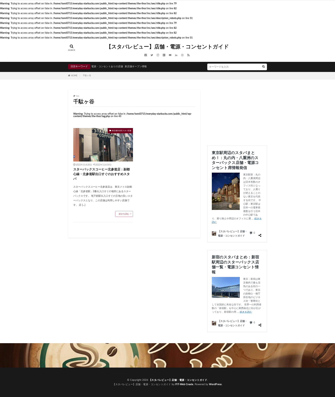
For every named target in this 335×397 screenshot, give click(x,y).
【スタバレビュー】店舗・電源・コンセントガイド (167, 46)
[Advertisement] (237, 114)
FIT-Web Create (184, 384)
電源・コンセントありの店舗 (107, 66)
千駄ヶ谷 (87, 75)
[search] (263, 67)
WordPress (215, 384)
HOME (74, 76)
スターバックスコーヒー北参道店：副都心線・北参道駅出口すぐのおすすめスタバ (101, 174)
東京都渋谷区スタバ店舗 (121, 131)
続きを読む (124, 214)
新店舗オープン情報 (136, 66)
